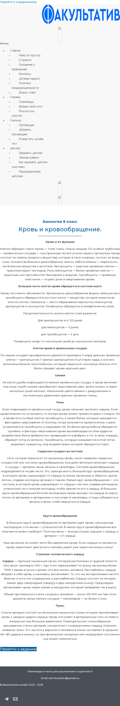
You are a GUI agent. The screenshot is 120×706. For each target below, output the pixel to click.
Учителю (15, 120)
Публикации (26, 125)
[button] (60, 43)
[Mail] (15, 700)
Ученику (15, 97)
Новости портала (29, 55)
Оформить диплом (30, 153)
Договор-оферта (29, 78)
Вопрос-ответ (27, 92)
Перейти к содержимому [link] (18, 2)
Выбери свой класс (31, 106)
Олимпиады (26, 101)
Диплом (15, 148)
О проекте (25, 60)
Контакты (25, 74)
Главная (15, 50)
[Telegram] (6, 700)
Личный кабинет (29, 157)
